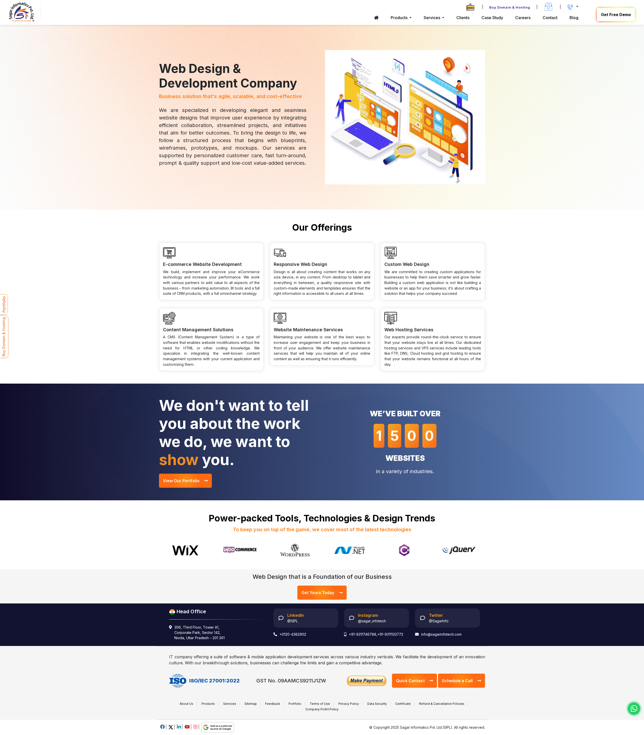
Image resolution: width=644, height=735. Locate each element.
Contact (550, 17)
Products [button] (400, 17)
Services (229, 704)
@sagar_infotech (372, 621)
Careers (523, 17)
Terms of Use (320, 704)
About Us (186, 704)
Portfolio (295, 704)
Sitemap (251, 704)
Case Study (492, 17)
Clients (462, 17)
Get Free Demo (616, 14)
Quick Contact (411, 680)
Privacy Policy (348, 704)
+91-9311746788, (363, 634)
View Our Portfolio (181, 480)
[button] (572, 7)
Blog (574, 17)
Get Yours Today (318, 592)
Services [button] (432, 17)
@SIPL (292, 621)
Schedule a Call (458, 680)
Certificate (403, 704)
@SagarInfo (439, 621)
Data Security (377, 704)
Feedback (272, 704)
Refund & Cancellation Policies (441, 704)
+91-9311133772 (390, 634)
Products (208, 704)
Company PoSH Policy (322, 709)
